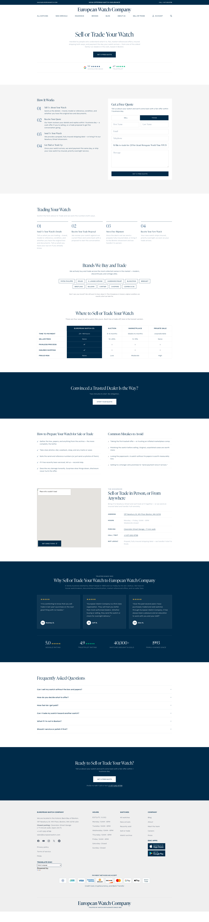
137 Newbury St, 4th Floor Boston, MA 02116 (142, 514)
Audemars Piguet (114, 281)
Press (150, 835)
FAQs (39, 856)
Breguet (144, 281)
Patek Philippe (67, 281)
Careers (151, 831)
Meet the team (154, 826)
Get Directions (48, 543)
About (150, 822)
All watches (125, 817)
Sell (126, 118)
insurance (79, 16)
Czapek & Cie (129, 286)
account (159, 16)
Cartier (102, 286)
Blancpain (131, 281)
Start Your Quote (104, 401)
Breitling (79, 286)
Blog (150, 817)
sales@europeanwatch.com (47, 2)
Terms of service (44, 851)
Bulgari (91, 286)
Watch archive (126, 835)
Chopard (115, 286)
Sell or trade (125, 831)
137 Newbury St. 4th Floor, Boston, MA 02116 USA (58, 822)
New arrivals (125, 822)
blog (108, 16)
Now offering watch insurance (104, 2)
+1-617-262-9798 (131, 535)
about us (121, 16)
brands (95, 16)
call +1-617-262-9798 (165, 2)
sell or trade (139, 16)
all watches (42, 16)
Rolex (80, 281)
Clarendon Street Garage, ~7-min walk (140, 529)
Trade (154, 118)
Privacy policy (43, 847)
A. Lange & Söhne (95, 281)
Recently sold (125, 826)
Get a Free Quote (104, 54)
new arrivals (61, 16)
